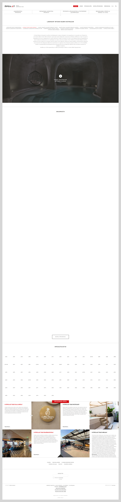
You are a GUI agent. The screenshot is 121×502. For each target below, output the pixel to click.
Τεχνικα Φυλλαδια (53, 464)
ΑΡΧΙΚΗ (81, 6)
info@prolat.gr (62, 486)
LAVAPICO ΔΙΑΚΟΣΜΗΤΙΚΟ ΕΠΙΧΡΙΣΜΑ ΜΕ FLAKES (104, 27)
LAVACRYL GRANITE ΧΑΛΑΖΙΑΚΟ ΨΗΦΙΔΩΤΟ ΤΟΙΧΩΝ (48, 27)
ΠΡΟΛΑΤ (10, 6)
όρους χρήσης (61, 477)
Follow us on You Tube (60, 491)
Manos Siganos (12, 485)
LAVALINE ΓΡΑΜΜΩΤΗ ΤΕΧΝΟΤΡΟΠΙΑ (87, 27)
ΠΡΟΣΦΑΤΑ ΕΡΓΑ (88, 6)
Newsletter (60, 473)
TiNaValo (75, 6)
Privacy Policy (60, 497)
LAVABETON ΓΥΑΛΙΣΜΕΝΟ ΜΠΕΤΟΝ (81, 28)
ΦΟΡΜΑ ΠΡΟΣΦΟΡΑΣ (98, 6)
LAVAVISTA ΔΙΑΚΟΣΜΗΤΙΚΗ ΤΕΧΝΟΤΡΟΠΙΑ (14, 28)
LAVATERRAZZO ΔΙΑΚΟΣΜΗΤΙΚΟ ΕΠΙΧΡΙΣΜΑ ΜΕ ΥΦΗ (32, 28)
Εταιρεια (49, 462)
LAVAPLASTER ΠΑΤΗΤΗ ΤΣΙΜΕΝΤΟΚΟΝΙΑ (13, 27)
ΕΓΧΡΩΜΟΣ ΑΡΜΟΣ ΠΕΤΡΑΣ (109, 28)
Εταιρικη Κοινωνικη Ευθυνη (68, 462)
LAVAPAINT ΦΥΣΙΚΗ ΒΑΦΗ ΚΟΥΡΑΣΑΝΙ (30, 27)
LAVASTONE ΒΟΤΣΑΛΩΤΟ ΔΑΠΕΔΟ (95, 28)
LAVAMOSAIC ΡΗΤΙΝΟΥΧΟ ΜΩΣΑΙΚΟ (67, 28)
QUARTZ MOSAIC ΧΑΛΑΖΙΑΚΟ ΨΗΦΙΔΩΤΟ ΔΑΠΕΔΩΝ (68, 27)
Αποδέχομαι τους (59, 477)
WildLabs (113, 485)
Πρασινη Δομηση (56, 462)
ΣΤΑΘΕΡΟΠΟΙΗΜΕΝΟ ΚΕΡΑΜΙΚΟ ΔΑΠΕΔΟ (51, 28)
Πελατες (60, 464)
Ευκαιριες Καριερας (68, 464)
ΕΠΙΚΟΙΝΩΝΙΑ (107, 6)
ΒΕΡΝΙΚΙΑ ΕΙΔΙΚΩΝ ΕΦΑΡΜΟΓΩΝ (67, 29)
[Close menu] (60, 16)
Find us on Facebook (60, 488)
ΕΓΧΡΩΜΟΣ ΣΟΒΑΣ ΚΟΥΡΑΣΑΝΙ (53, 29)
